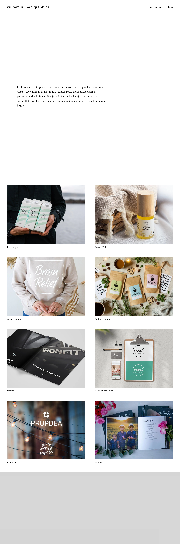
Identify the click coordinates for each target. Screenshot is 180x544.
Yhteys (170, 7)
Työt (150, 7)
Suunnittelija (159, 7)
